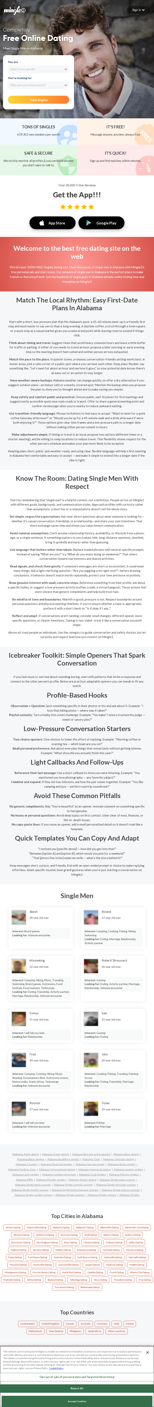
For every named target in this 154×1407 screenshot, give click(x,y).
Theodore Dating (123, 1279)
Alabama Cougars (26, 1164)
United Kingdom (50, 1323)
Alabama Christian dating (118, 1159)
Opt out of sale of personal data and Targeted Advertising (77, 1377)
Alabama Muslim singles (51, 1179)
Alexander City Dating (136, 1227)
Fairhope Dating (111, 1249)
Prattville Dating (11, 1279)
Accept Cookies (77, 1401)
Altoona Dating (21, 1234)
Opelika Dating (95, 1272)
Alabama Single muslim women (33, 1195)
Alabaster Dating (84, 1227)
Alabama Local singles (92, 1174)
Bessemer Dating (20, 1242)
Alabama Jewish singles (128, 1169)
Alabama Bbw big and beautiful (91, 1154)
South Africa (94, 1331)
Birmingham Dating (47, 1242)
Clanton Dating (91, 1242)
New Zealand (56, 1331)
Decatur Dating (41, 1249)
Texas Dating (100, 1279)
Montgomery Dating (15, 1272)
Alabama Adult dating (25, 1154)
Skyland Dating (55, 1279)
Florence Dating (134, 1249)
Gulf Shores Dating (87, 1257)
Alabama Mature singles (124, 1174)
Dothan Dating (63, 1249)
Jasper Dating (92, 1264)
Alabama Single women (102, 1195)
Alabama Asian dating (55, 1154)
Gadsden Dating (62, 1257)
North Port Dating (71, 1272)
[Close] (147, 1352)
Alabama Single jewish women (30, 1190)
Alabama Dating (61, 1227)
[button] (138, 10)
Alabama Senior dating (82, 1179)
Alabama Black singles (30, 1159)
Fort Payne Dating (37, 1257)
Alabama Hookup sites (22, 1169)
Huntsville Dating (42, 1264)
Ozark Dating (117, 1272)
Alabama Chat (91, 1159)
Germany (102, 1323)
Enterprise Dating (86, 1249)
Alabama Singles (129, 1195)
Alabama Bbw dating (126, 1154)
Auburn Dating (132, 1234)
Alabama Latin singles (25, 1174)
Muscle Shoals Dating (44, 1272)
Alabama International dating (57, 1169)
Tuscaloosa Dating (64, 1287)
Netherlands (35, 1331)
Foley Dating (14, 1257)
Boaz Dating (70, 1242)
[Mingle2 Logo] (15, 10)
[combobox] (38, 69)
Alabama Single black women (33, 1184)
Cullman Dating (114, 1242)
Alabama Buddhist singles (63, 1159)
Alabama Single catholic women (73, 1184)
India (116, 1323)
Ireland (130, 1323)
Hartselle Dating (137, 1257)
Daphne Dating (18, 1249)
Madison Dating (114, 1264)
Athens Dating (110, 1234)
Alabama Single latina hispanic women (75, 1190)
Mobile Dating (137, 1264)
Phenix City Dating (139, 1272)
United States (27, 1323)
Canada (70, 1323)
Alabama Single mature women (120, 1190)
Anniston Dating (69, 1234)
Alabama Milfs (24, 1179)
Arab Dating (90, 1234)
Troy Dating (145, 1279)
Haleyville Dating (113, 1257)
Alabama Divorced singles (56, 1164)
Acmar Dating (13, 1227)
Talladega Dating (78, 1279)
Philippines (75, 1331)
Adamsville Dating (36, 1227)
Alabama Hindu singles (121, 1164)
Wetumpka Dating (89, 1287)
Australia (85, 1323)
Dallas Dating (136, 1242)
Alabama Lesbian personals (59, 1174)
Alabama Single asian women (117, 1179)
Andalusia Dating (45, 1234)
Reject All (77, 1388)
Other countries (116, 1331)
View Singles (39, 100)
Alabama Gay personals (89, 1164)
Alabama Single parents (70, 1195)
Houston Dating (18, 1264)
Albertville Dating (109, 1227)
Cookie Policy (56, 1368)
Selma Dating (34, 1279)
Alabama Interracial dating (94, 1169)
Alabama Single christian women (116, 1184)
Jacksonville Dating (68, 1264)
